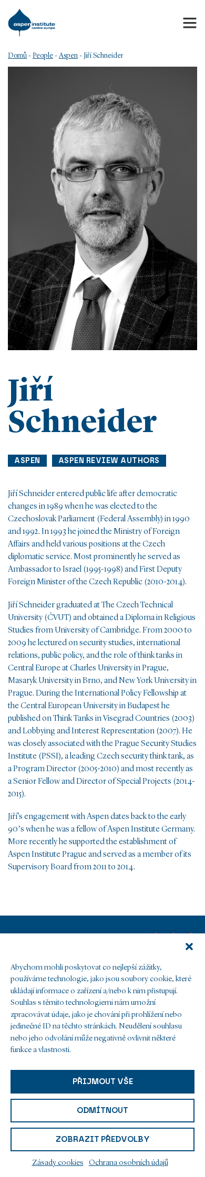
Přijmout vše (103, 1081)
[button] (189, 946)
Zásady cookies (58, 1163)
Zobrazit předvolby (103, 1139)
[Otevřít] (189, 22)
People (43, 55)
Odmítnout (102, 1110)
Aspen (68, 55)
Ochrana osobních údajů (128, 1163)
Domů (17, 55)
